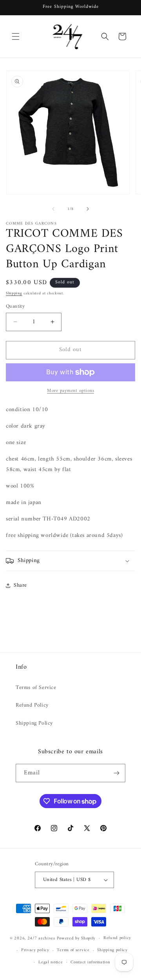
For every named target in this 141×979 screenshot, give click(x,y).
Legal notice (50, 962)
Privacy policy (35, 950)
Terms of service (73, 950)
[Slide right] (87, 209)
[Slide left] (53, 209)
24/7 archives (41, 938)
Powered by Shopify (76, 938)
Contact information (90, 962)
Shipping (14, 293)
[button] (15, 36)
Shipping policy (112, 950)
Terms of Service (36, 688)
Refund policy (117, 938)
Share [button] (20, 585)
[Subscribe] (116, 773)
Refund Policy (32, 705)
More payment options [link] (70, 391)
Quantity (15, 306)
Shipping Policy (34, 723)
